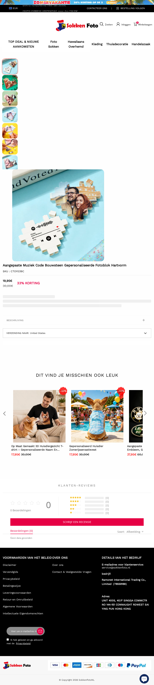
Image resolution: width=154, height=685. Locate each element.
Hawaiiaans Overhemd (76, 44)
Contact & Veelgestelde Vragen (71, 571)
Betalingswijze (12, 585)
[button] (18, 215)
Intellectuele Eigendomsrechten (23, 613)
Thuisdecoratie (117, 44)
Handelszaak (141, 44)
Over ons (57, 564)
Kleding (97, 44)
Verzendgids (10, 571)
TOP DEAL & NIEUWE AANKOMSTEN (23, 44)
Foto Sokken (53, 44)
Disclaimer (9, 564)
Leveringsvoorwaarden (17, 592)
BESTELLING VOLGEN (133, 8)
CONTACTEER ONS (97, 8)
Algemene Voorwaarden (17, 606)
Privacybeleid (11, 578)
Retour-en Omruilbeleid (18, 599)
